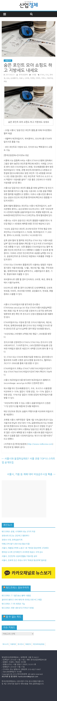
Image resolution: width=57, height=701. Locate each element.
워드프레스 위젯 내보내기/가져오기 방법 (18, 608)
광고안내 (20, 644)
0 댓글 (33, 75)
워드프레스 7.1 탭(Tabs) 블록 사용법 (16, 596)
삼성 (7, 78)
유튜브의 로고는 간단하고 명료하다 (15, 536)
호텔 (5, 81)
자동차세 (50, 78)
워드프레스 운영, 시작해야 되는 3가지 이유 (18, 532)
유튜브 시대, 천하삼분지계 (12, 540)
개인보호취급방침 (38, 644)
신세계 (27, 78)
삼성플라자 (14, 78)
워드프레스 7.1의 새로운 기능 (13, 604)
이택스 (43, 78)
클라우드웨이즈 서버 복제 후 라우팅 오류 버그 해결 (22, 600)
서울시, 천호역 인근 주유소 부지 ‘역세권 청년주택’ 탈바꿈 (24, 560)
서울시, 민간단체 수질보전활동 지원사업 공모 (19, 556)
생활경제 (8, 60)
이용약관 (13, 644)
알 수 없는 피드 (13, 617)
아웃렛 (32, 78)
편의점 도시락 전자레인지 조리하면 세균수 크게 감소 (22, 552)
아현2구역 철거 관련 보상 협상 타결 (16, 544)
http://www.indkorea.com (40, 444)
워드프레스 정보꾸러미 (17, 587)
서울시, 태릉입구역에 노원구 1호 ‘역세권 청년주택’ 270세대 (25, 548)
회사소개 (5, 644)
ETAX (42, 75)
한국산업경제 (23, 75)
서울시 (21, 78)
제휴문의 (28, 644)
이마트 (38, 78)
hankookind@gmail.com (28, 676)
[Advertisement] (24, 498)
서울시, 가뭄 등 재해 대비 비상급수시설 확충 (31, 474)
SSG (47, 75)
